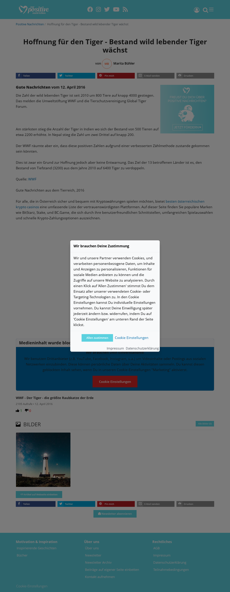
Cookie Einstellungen (131, 337)
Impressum (115, 348)
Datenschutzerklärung (142, 348)
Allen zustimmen (97, 338)
